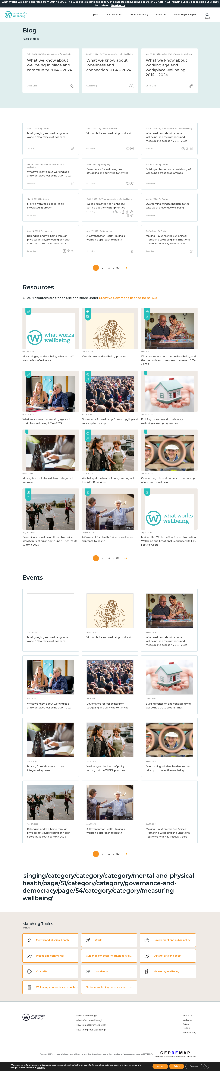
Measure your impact (185, 14)
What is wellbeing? (86, 1015)
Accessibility (189, 1032)
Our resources (114, 14)
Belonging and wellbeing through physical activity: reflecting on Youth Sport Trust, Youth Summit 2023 (48, 240)
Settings (194, 1066)
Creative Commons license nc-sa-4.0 (128, 298)
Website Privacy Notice (187, 1024)
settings (41, 1067)
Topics (94, 14)
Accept (160, 1066)
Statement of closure (47, 60)
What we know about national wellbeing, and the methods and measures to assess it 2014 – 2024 (108, 70)
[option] (50, 70)
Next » (125, 268)
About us (161, 14)
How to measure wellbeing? (91, 1025)
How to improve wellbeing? (91, 1029)
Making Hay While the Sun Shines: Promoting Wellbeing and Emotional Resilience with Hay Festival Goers (168, 240)
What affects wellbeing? (89, 1020)
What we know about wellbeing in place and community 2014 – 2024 (168, 65)
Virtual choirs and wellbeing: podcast (109, 133)
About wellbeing (139, 14)
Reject (177, 1066)
